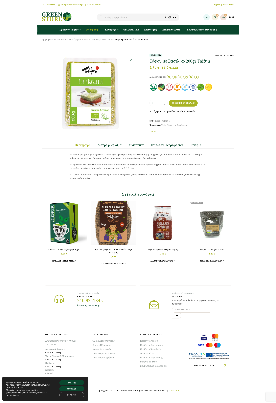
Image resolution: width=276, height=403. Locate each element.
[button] (131, 60)
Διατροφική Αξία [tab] (109, 145)
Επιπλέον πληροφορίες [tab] (167, 145)
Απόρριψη (71, 388)
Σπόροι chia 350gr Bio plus (212, 249)
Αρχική (217, 4)
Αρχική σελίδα (49, 39)
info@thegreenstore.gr (72, 5)
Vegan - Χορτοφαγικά (95, 39)
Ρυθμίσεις (71, 394)
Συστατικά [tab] (136, 145)
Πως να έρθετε (94, 5)
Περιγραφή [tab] (82, 145)
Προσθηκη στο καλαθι (183, 103)
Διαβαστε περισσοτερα (211, 261)
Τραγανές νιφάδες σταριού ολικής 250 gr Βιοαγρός (113, 251)
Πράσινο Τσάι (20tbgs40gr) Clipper (64, 249)
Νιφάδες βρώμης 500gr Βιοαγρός (162, 249)
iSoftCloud (174, 390)
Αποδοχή (72, 382)
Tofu (110, 39)
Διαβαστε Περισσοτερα (63, 261)
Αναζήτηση (171, 17)
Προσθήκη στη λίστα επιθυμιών (180, 111)
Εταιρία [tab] (196, 145)
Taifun (153, 131)
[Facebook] (225, 365)
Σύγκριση (157, 111)
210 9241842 (50, 5)
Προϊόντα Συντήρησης (69, 39)
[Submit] (176, 315)
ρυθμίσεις (14, 395)
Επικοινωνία (228, 4)
